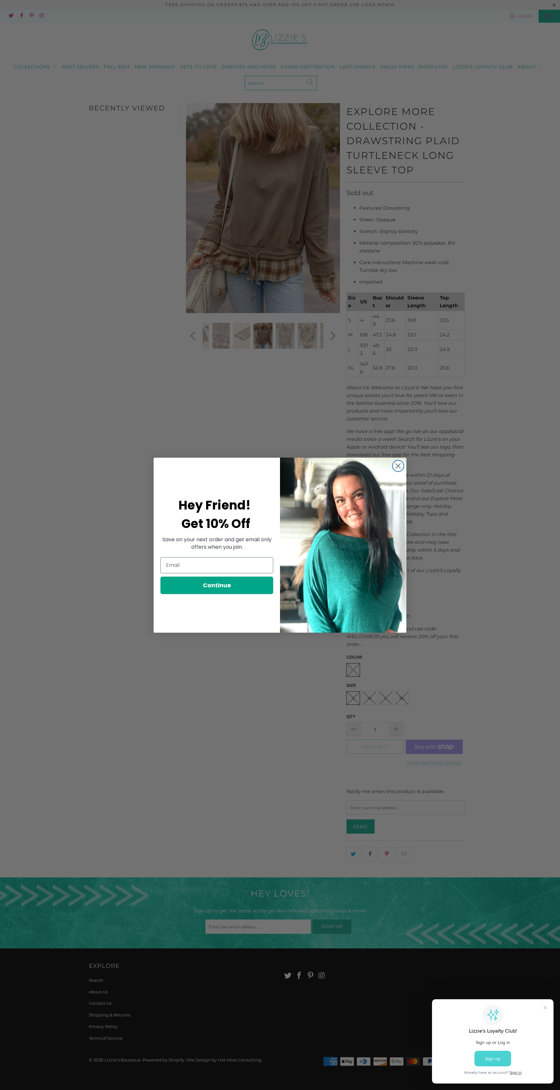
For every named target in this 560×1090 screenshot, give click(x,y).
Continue (217, 585)
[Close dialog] (398, 466)
